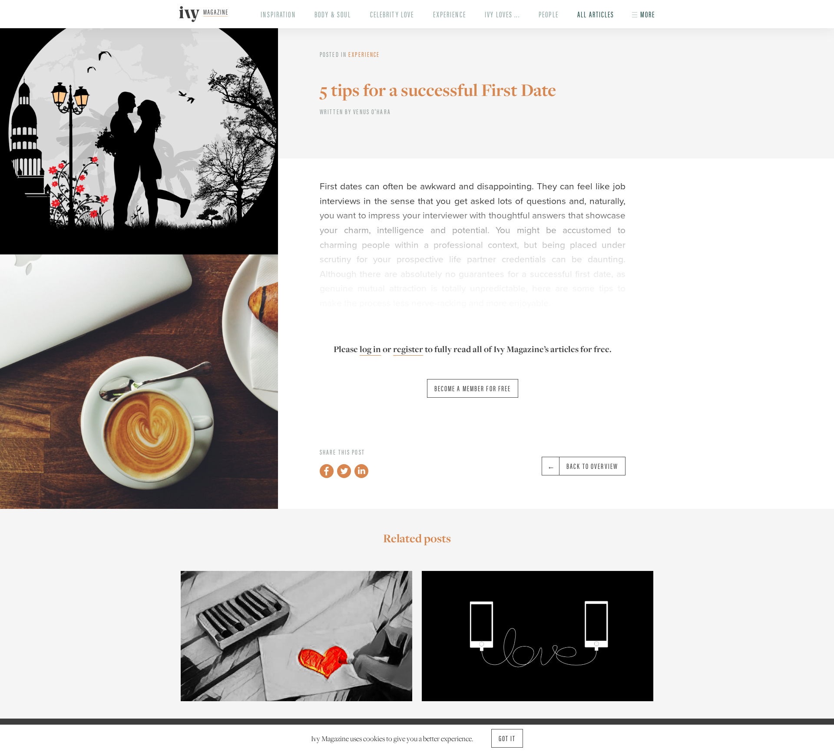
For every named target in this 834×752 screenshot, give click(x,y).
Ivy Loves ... (502, 14)
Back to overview (592, 466)
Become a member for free (472, 388)
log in (370, 349)
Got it (507, 738)
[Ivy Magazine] (203, 14)
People (549, 14)
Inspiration (278, 14)
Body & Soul (332, 14)
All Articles (595, 14)
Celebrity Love (392, 14)
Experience (449, 14)
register (408, 349)
